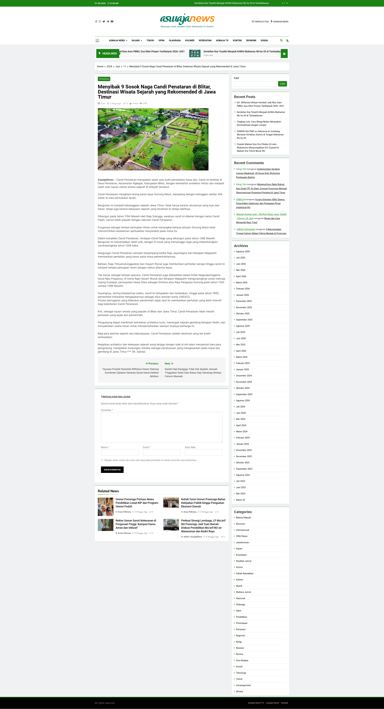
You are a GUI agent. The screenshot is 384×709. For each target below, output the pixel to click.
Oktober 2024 (242, 388)
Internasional (242, 530)
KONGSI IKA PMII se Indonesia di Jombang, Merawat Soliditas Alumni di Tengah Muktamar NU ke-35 (260, 134)
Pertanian (241, 629)
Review (239, 654)
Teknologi (241, 673)
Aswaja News (117, 40)
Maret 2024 (241, 431)
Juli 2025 (240, 332)
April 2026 (241, 276)
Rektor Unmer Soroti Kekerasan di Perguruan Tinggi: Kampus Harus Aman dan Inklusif (136, 524)
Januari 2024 (242, 444)
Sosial (264, 40)
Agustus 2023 (243, 475)
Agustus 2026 (243, 251)
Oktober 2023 (242, 462)
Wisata (239, 691)
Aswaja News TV (256, 703)
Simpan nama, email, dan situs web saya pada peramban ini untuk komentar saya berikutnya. (150, 460)
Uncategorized (243, 685)
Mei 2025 (240, 344)
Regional (240, 635)
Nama (105, 447)
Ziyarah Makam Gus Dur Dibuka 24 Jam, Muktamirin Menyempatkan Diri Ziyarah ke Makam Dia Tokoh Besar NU (258, 147)
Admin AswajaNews (193, 536)
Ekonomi (251, 40)
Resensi (240, 648)
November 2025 (244, 307)
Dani (103, 103)
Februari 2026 (243, 288)
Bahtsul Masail (243, 517)
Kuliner (189, 40)
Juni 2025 (241, 338)
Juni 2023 (241, 487)
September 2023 (244, 469)
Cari (236, 78)
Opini (161, 40)
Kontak (237, 40)
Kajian (136, 40)
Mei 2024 (240, 419)
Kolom (239, 567)
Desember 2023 (244, 450)
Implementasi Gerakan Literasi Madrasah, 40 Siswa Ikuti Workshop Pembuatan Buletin (258, 173)
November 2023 (244, 456)
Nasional (240, 598)
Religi (239, 641)
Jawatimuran (242, 542)
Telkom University (245, 229)
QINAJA (240, 199)
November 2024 (244, 382)
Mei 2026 (240, 270)
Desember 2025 (244, 301)
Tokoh (150, 40)
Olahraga (175, 40)
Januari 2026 (242, 295)
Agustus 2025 (243, 326)
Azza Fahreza (124, 511)
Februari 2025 (243, 363)
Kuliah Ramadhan (244, 573)
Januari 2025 (242, 369)
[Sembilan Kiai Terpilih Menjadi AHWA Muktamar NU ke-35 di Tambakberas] (164, 53)
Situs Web (190, 447)
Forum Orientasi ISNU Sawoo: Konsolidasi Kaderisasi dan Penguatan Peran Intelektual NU (260, 203)
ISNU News (242, 536)
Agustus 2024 (243, 400)
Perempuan (241, 623)
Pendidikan (104, 79)
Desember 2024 (244, 375)
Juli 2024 (240, 406)
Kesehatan (205, 40)
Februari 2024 (243, 437)
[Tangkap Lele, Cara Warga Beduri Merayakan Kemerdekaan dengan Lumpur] (264, 53)
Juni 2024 (241, 413)
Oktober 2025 (242, 313)
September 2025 (244, 319)
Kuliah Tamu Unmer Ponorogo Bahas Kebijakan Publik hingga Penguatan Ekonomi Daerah (203, 503)
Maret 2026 (241, 282)
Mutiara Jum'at (243, 592)
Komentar (107, 410)
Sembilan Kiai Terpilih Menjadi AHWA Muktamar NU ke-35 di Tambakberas (231, 3)
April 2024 (241, 425)
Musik (239, 586)
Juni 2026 (241, 264)
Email (146, 447)
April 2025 (241, 351)
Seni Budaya (242, 660)
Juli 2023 (240, 481)
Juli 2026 (240, 257)
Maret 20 (240, 500)
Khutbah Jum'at (243, 561)
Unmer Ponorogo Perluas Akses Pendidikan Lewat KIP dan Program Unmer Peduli (137, 503)
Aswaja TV (222, 40)
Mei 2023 (240, 493)
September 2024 (244, 394)
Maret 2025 (241, 357)
